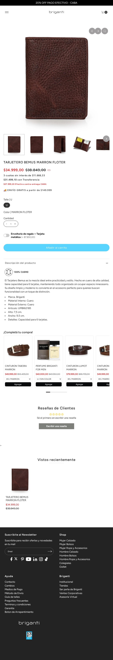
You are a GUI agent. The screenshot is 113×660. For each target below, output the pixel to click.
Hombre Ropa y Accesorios (74, 559)
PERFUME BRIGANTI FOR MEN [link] (46, 368)
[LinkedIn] (35, 559)
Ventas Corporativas (70, 593)
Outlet (62, 566)
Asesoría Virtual (68, 596)
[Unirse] (50, 551)
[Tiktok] (46, 559)
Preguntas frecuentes (16, 600)
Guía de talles (12, 596)
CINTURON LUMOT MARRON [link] (76, 368)
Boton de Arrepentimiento (19, 611)
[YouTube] (28, 559)
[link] (18, 350)
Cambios (10, 585)
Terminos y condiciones (18, 604)
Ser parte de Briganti (70, 589)
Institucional (66, 581)
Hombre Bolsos (68, 555)
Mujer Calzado (67, 540)
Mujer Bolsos (66, 544)
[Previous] (92, 31)
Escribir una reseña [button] (56, 426)
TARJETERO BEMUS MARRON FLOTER (17, 498)
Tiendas (63, 585)
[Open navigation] (7, 12)
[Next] (98, 31)
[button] (102, 350)
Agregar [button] (18, 384)
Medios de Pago (14, 589)
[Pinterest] (22, 559)
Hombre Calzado (68, 551)
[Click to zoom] (105, 31)
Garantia (9, 608)
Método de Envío (14, 593)
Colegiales (65, 563)
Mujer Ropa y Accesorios (73, 548)
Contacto (10, 581)
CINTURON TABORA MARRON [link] (16, 368)
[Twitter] (16, 559)
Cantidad (9, 218)
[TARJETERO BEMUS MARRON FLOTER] (20, 480)
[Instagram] (41, 559)
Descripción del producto (20, 263)
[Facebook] (11, 559)
